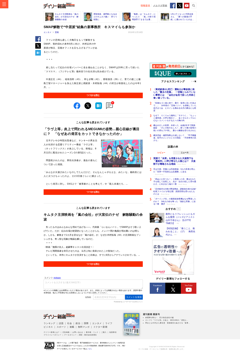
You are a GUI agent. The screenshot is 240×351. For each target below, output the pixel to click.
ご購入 (103, 332)
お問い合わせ (77, 332)
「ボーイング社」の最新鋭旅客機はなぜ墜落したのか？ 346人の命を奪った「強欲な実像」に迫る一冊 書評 (174, 201)
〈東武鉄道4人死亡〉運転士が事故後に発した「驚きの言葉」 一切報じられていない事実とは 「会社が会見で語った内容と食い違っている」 (174, 93)
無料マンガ (84, 327)
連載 (72, 327)
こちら (89, 349)
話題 (61, 323)
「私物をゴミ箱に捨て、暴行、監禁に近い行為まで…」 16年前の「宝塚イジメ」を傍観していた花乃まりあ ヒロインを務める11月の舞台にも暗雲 (174, 107)
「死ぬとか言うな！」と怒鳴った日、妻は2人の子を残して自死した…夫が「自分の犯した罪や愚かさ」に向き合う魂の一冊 (174, 181)
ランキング (49, 323)
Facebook (157, 285)
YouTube (188, 285)
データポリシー (70, 335)
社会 (69, 323)
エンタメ (47, 32)
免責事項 (112, 332)
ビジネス (48, 327)
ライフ (108, 323)
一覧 (194, 81)
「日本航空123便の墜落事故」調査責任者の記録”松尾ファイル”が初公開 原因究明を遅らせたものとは (174, 191)
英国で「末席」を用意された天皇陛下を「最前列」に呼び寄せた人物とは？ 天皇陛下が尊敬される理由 (174, 161)
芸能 (57, 32)
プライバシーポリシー (52, 335)
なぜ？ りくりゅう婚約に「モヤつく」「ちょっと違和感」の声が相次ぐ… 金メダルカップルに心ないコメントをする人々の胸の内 (174, 118)
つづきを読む (93, 95)
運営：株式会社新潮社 (88, 335)
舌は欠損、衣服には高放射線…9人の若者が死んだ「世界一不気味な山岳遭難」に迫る (174, 171)
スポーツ (61, 327)
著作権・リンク (92, 332)
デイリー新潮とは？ (52, 332)
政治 (78, 323)
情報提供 (145, 5)
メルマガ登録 (160, 5)
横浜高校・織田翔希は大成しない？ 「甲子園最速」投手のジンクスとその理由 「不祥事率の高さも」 (174, 137)
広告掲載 (66, 332)
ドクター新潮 (100, 327)
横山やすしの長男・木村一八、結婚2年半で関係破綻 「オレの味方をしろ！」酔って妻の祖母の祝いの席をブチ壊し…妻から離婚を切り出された (174, 127)
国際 (86, 323)
